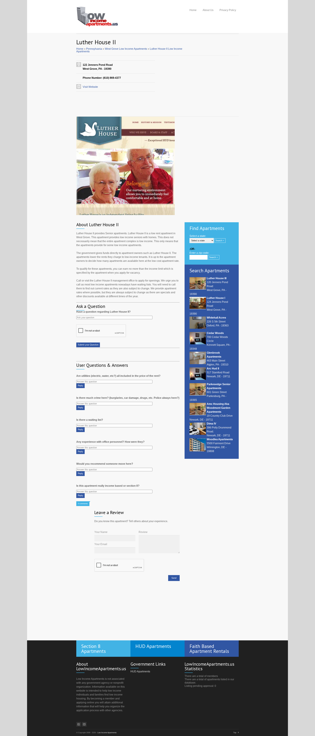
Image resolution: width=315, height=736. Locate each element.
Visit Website (90, 86)
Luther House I (216, 298)
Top (234, 733)
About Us (208, 10)
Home (193, 10)
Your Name (100, 532)
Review (143, 532)
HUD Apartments (140, 671)
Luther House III (216, 278)
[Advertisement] (157, 114)
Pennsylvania (94, 48)
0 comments (83, 504)
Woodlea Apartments (220, 439)
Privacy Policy (228, 10)
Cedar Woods (215, 333)
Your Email (100, 544)
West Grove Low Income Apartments (126, 48)
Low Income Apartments (107, 733)
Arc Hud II (213, 368)
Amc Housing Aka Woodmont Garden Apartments (218, 408)
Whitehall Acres (216, 317)
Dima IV (211, 423)
